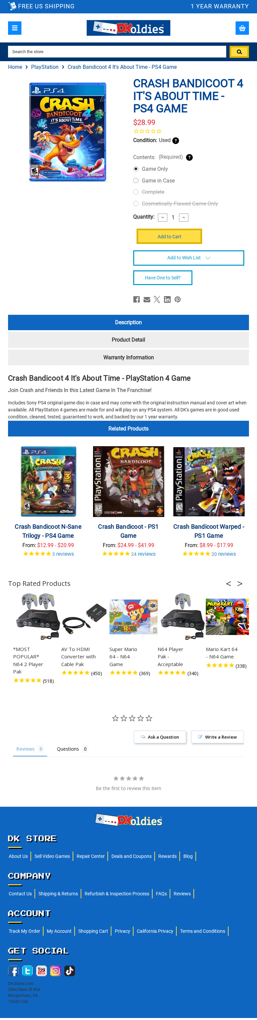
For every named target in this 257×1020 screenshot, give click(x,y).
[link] (188, 131)
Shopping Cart (93, 931)
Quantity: (144, 217)
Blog (188, 856)
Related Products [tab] (128, 428)
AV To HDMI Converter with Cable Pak (78, 656)
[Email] (147, 299)
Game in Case (158, 180)
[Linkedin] (167, 299)
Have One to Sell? (163, 277)
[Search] (239, 52)
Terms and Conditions (202, 931)
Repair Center (91, 856)
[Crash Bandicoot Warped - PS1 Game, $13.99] (209, 481)
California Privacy (155, 931)
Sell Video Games (52, 856)
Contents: (158, 157)
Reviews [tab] (25, 749)
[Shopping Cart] (242, 28)
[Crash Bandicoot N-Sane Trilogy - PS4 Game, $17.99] (48, 481)
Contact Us (20, 893)
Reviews (182, 893)
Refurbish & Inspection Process (117, 893)
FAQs (161, 893)
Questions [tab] (68, 749)
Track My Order (24, 931)
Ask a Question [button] (163, 737)
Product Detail (128, 340)
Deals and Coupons (131, 856)
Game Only (155, 169)
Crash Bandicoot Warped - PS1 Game (208, 531)
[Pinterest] (177, 299)
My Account (59, 931)
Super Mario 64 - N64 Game (123, 656)
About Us (18, 856)
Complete (153, 192)
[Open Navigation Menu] (14, 28)
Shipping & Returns (58, 893)
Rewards (167, 856)
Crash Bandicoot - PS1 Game (128, 531)
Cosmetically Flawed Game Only (180, 204)
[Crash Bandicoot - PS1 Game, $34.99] (128, 481)
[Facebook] (136, 299)
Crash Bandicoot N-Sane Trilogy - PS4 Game (48, 531)
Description (128, 322)
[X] (157, 299)
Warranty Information (128, 357)
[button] (231, 584)
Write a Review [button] (221, 737)
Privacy (122, 931)
